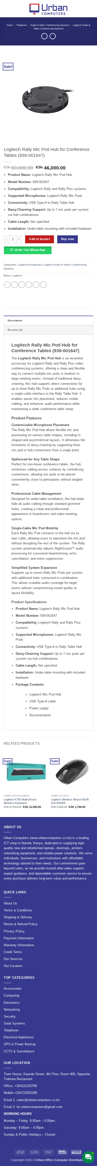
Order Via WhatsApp (30, 250)
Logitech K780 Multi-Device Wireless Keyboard (20, 801)
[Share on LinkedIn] (43, 284)
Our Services (13, 959)
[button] (6, 8)
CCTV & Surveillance (19, 1051)
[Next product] (44, 36)
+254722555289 (25, 1093)
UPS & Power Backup (20, 1044)
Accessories (13, 988)
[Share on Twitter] (21, 284)
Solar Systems (14, 1023)
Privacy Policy (14, 931)
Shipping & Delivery (18, 917)
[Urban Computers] (48, 8)
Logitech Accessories (30, 264)
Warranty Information (19, 945)
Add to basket (39, 239)
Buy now (67, 239)
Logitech (17, 275)
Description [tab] (15, 320)
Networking (12, 1009)
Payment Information (19, 938)
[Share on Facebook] (14, 284)
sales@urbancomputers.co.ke (38, 1100)
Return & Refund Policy (21, 924)
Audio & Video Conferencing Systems (50, 25)
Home (10, 25)
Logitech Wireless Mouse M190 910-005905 (70, 801)
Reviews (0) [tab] (15, 329)
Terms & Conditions (18, 910)
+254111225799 (25, 1086)
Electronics (12, 1002)
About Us (10, 903)
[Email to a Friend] (29, 284)
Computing (11, 995)
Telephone (21, 25)
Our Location (13, 966)
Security (10, 1016)
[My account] (82, 8)
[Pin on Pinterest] (36, 284)
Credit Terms (13, 952)
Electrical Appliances (19, 1037)
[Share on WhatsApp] (7, 284)
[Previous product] (52, 36)
